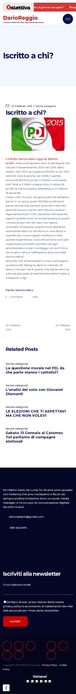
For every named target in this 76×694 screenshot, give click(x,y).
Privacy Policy (49, 665)
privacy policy (12, 606)
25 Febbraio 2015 (21, 106)
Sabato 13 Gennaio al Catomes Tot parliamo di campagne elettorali (34, 437)
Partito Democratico (19, 290)
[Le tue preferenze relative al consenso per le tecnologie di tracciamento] (6, 687)
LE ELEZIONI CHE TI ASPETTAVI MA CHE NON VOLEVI (36, 413)
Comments (16, 296)
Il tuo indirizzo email (17, 584)
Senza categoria (46, 106)
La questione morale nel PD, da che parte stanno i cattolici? (35, 370)
